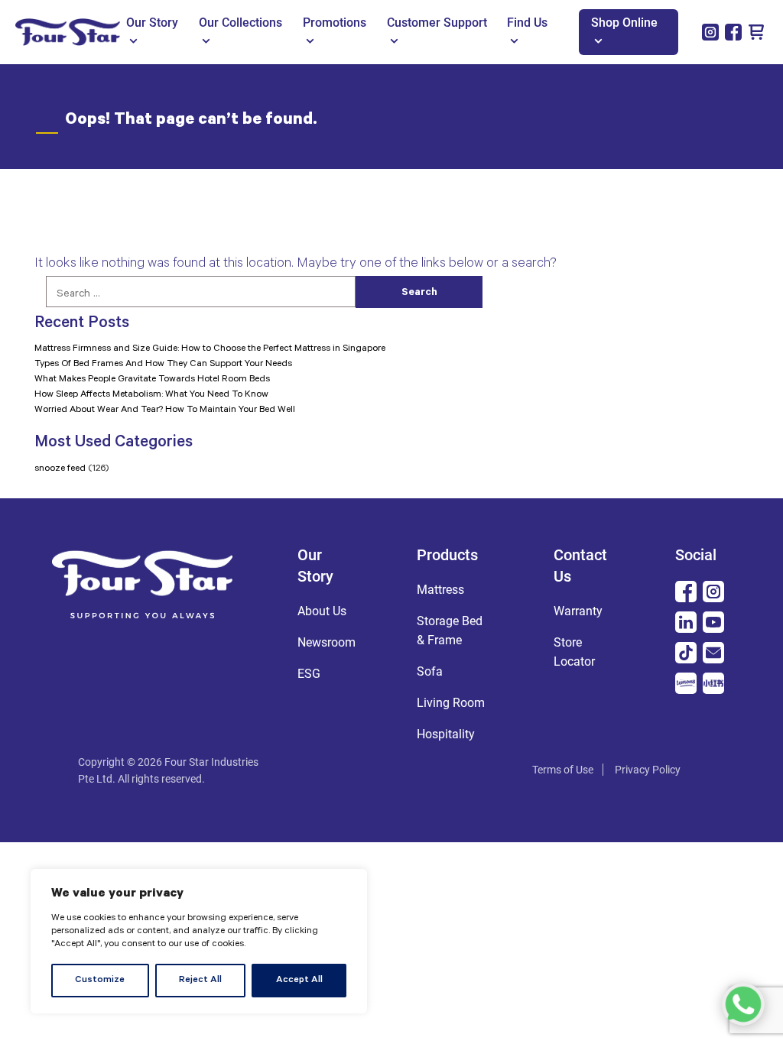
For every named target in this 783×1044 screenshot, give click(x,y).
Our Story (152, 22)
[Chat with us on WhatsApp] (743, 1004)
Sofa (430, 671)
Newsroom (326, 642)
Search (419, 293)
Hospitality (446, 734)
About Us (321, 611)
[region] (199, 941)
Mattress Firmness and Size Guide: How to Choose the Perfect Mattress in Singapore (209, 349)
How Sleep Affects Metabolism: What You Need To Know (151, 395)
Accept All (299, 980)
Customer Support (437, 22)
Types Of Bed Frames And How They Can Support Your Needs (163, 364)
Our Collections (240, 22)
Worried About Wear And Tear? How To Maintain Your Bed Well (164, 410)
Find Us (527, 22)
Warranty (578, 611)
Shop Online (624, 22)
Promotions (334, 22)
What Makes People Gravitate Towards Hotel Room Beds (152, 379)
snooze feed (60, 469)
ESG (308, 673)
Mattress (440, 589)
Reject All (200, 980)
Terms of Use (562, 770)
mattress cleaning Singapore (383, 770)
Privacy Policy (648, 770)
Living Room (451, 702)
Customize (100, 980)
